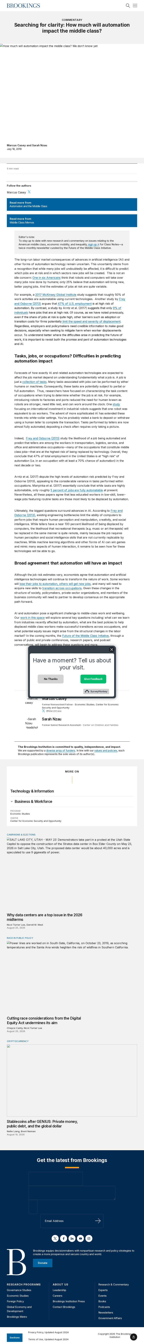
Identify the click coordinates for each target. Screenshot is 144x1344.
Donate (42, 1263)
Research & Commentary (113, 1284)
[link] (33, 801)
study (116, 404)
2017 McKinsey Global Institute (55, 294)
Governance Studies (19, 1290)
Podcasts (104, 1307)
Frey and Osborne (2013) (43, 438)
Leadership (59, 1290)
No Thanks (51, 679)
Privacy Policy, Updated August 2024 (48, 1332)
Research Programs (24, 1284)
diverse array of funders (60, 750)
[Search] (128, 6)
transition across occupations (62, 588)
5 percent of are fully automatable (77, 490)
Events (102, 1295)
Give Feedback (93, 679)
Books (102, 1301)
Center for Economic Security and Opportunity (35, 820)
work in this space (32, 617)
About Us (60, 1284)
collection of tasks (34, 382)
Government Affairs (110, 1318)
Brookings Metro (17, 1316)
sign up (92, 244)
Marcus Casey (16, 145)
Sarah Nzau (39, 145)
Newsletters (105, 1312)
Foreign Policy (15, 1301)
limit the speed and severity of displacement (91, 321)
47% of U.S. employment (75, 303)
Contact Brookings (64, 1307)
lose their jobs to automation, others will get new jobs (55, 584)
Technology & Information (32, 791)
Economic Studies (84, 704)
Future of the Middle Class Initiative (85, 635)
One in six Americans (46, 277)
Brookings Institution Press (69, 1301)
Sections (15, 1337)
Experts (103, 1290)
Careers (57, 1295)
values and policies (105, 750)
